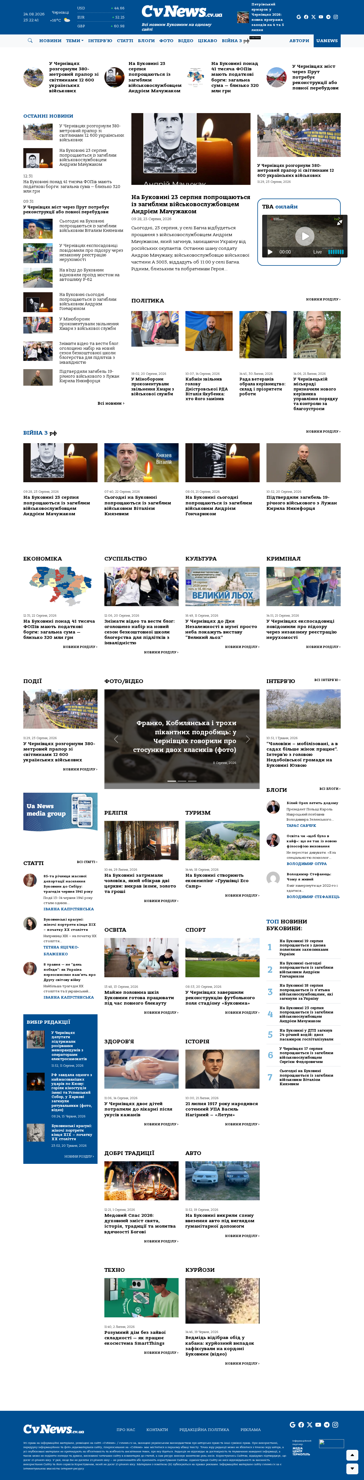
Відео (185, 40)
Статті (125, 40)
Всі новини (111, 403)
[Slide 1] (171, 781)
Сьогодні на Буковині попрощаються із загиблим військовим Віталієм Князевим (91, 226)
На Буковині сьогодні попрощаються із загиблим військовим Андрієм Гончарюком (87, 301)
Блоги (146, 40)
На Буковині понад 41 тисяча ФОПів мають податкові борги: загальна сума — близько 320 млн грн (71, 186)
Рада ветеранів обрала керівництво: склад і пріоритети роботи (262, 386)
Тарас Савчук (301, 825)
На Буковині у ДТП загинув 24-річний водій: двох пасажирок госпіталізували (307, 1034)
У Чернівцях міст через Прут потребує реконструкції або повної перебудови (66, 209)
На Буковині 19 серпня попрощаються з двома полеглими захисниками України (304, 947)
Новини (50, 40)
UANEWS (327, 40)
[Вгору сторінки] (352, 1455)
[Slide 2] (182, 781)
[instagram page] (336, 17)
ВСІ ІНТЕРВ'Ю (327, 680)
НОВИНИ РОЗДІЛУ (323, 299)
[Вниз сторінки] (352, 1468)
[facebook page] (306, 17)
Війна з (241, 40)
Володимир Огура (307, 864)
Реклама (251, 1429)
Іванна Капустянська (69, 909)
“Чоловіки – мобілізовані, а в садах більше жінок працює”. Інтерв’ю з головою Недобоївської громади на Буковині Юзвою (302, 754)
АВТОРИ (299, 40)
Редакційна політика (204, 1429)
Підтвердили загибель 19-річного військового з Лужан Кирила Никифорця (89, 376)
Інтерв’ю (100, 40)
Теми (73, 40)
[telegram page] (328, 17)
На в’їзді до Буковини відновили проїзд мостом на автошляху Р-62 (89, 275)
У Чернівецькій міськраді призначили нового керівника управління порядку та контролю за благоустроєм (315, 394)
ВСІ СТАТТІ (87, 862)
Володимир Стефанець (313, 897)
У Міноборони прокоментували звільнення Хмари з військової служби (89, 324)
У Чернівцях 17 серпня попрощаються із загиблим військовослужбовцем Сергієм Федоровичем (306, 1055)
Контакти (157, 1429)
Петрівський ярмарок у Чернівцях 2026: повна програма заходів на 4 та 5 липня (267, 17)
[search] (30, 40)
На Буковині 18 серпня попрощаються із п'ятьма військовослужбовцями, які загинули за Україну (306, 992)
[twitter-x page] (313, 17)
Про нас (126, 1429)
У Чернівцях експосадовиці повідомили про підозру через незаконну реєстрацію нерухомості (91, 252)
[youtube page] (321, 17)
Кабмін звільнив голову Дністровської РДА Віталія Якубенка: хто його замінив (206, 389)
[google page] (299, 17)
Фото (166, 40)
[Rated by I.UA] (331, 1443)
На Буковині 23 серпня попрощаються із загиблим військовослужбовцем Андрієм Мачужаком (87, 157)
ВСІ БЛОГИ (330, 789)
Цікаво (207, 40)
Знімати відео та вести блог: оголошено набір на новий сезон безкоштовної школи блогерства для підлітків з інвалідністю (89, 353)
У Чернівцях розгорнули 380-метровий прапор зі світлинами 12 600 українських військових (91, 133)
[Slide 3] (192, 781)
